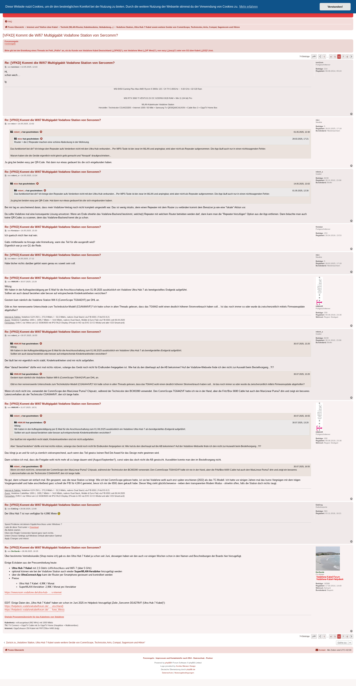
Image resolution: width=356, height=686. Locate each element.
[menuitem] (8, 21)
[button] (314, 56)
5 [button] (335, 56)
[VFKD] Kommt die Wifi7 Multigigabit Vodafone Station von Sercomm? (60, 35)
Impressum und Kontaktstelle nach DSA (174, 658)
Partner (209, 658)
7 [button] (343, 56)
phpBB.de (191, 669)
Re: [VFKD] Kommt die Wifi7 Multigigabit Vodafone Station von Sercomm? (60, 63)
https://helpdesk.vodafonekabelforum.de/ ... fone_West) (34, 609)
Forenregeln (10, 43)
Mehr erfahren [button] (248, 6)
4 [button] (331, 56)
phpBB (168, 663)
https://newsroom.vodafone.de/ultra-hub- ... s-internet (33, 592)
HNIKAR (18, 344)
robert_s (18, 132)
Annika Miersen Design (186, 666)
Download (34, 527)
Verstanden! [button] (335, 6)
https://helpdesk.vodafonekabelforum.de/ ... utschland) (34, 606)
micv (20, 139)
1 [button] (324, 56)
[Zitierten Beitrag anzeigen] (41, 132)
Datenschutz (199, 658)
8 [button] (347, 56)
